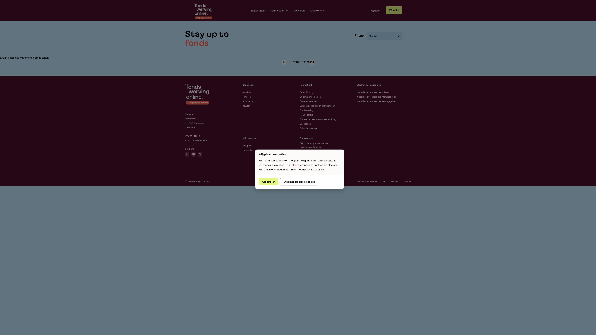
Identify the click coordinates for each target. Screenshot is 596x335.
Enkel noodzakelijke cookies (299, 181)
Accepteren (268, 181)
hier (296, 165)
